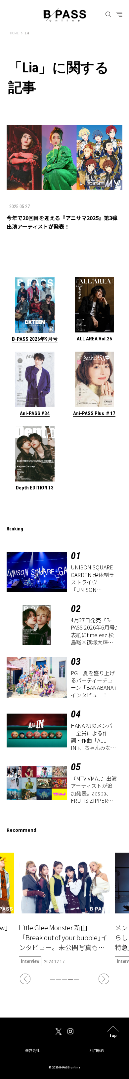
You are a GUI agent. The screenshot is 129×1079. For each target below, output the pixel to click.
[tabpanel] (64, 909)
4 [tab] (70, 979)
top (113, 1034)
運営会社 (32, 1050)
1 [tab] (52, 979)
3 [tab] (64, 979)
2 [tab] (58, 979)
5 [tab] (76, 979)
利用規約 (97, 1050)
